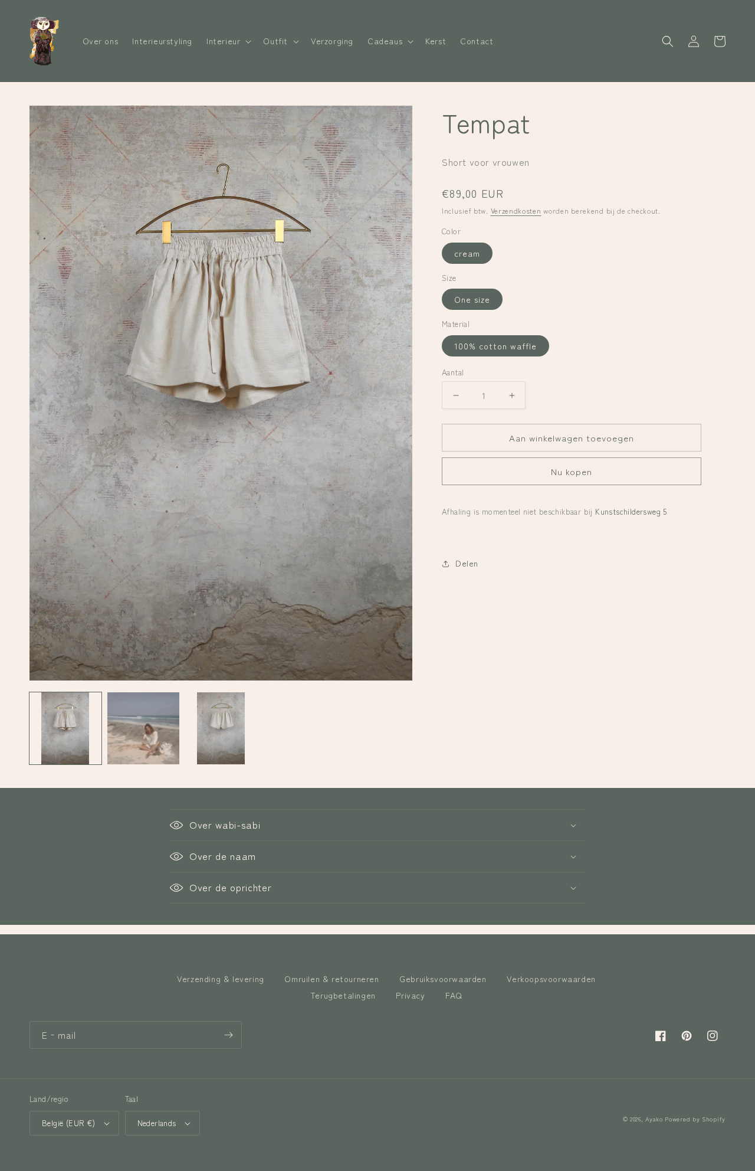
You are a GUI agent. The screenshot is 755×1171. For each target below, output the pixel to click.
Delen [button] (466, 563)
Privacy (410, 995)
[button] (227, 40)
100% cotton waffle (495, 346)
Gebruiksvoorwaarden (442, 978)
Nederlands (156, 1123)
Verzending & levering (220, 978)
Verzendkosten (516, 210)
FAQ (453, 995)
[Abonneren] (228, 1035)
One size (472, 299)
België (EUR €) (69, 1123)
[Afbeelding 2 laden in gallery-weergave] (143, 728)
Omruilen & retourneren (331, 978)
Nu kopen (571, 471)
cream (467, 253)
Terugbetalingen (343, 995)
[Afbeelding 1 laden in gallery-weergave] (65, 728)
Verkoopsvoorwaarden (551, 978)
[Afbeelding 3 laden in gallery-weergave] (221, 728)
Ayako (654, 1118)
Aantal (453, 372)
